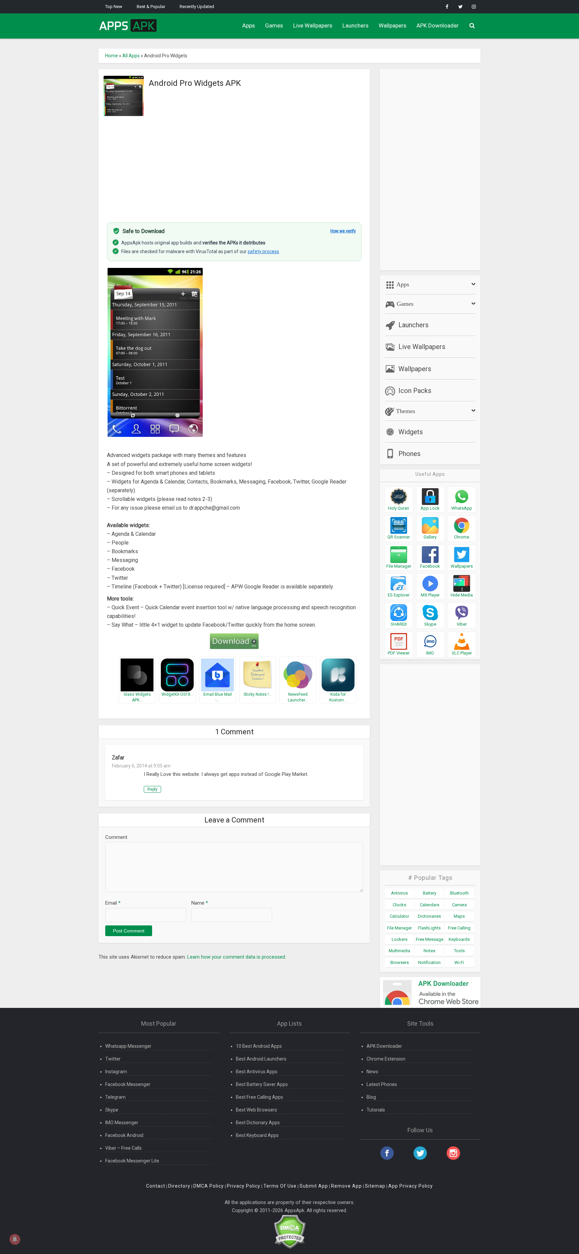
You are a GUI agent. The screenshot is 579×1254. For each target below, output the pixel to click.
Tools (459, 950)
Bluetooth (459, 893)
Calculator (399, 916)
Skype (111, 1110)
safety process (263, 251)
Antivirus (399, 893)
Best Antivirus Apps (256, 1071)
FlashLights (429, 927)
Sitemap (375, 1186)
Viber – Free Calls (123, 1148)
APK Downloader (437, 25)
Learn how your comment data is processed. (236, 957)
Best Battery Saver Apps (262, 1084)
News (372, 1071)
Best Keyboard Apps (257, 1135)
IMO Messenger (121, 1122)
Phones (409, 454)
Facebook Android (124, 1135)
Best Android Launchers (261, 1059)
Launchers (355, 25)
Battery (429, 893)
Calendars (429, 904)
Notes (429, 950)
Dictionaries (429, 916)
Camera (459, 904)
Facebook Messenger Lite (132, 1160)
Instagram (116, 1071)
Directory (179, 1186)
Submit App (314, 1186)
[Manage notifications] (14, 1239)
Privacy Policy (243, 1186)
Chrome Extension (386, 1059)
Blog (371, 1097)
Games (274, 25)
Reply (152, 789)
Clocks (399, 904)
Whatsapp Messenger (128, 1046)
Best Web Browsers (256, 1110)
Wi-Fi (459, 962)
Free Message (429, 939)
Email (113, 903)
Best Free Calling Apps (259, 1097)
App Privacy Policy (410, 1186)
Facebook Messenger (127, 1084)
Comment (116, 837)
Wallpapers (392, 25)
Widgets (410, 432)
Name (199, 903)
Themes (404, 411)
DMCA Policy (208, 1186)
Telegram (115, 1097)
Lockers (399, 939)
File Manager (399, 927)
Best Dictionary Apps (258, 1122)
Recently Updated (197, 6)
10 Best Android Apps (259, 1046)
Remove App (346, 1186)
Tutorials (376, 1110)
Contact (155, 1186)
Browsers (399, 962)
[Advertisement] (234, 165)
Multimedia (399, 950)
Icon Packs (414, 391)
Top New (113, 6)
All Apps (131, 55)
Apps (248, 25)
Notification (429, 962)
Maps (459, 916)
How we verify (343, 231)
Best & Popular (151, 6)
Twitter (113, 1059)
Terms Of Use (280, 1186)
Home (111, 55)
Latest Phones (382, 1084)
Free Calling (459, 927)
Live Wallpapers (312, 25)
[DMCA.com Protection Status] (289, 1231)
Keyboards (459, 939)
